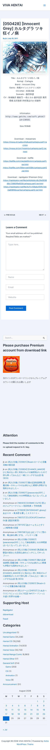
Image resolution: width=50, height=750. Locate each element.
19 (19, 714)
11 (12, 710)
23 (44, 714)
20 (25, 714)
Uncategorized (9, 632)
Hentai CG (7, 641)
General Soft (8, 663)
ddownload (8, 614)
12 (19, 710)
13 (25, 710)
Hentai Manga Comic (12, 654)
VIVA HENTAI (13, 5)
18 (12, 714)
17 (6, 714)
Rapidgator (8, 610)
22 (37, 714)
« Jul (5, 730)
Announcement (10, 684)
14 (31, 710)
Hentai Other (8, 659)
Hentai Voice (8, 650)
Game (8, 667)
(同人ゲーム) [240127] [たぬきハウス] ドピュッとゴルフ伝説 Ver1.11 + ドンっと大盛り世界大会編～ (25, 593)
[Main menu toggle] (44, 5)
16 (44, 710)
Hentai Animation (11, 646)
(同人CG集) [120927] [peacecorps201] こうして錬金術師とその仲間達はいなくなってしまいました (25, 495)
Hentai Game (9, 637)
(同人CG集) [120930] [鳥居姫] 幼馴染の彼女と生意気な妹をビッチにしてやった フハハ (25, 553)
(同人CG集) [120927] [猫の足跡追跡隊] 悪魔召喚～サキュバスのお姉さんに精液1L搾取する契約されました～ (25, 485)
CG (7, 671)
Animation (10, 675)
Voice (8, 680)
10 (6, 710)
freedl (5, 619)
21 (31, 714)
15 (38, 710)
